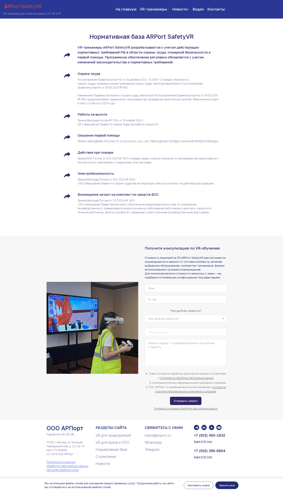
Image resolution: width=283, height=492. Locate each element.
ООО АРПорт (65, 428)
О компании (106, 456)
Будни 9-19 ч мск (203, 441)
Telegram (152, 449)
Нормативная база (111, 449)
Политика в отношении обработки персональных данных (185, 408)
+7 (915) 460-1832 (209, 435)
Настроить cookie (199, 485)
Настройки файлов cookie (63, 469)
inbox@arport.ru (158, 435)
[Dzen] (211, 427)
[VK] (204, 427)
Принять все (227, 485)
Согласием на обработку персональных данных (187, 377)
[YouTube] (219, 427)
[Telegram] (196, 427)
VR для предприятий (113, 435)
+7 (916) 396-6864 (209, 450)
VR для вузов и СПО (112, 442)
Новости (103, 463)
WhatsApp (153, 442)
